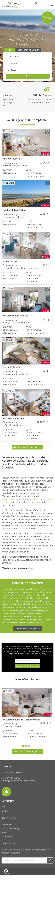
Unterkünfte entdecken (25, 628)
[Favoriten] (47, 132)
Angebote (47, 18)
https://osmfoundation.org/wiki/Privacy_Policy (27, 654)
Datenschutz (7, 824)
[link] (39, 5)
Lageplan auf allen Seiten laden (27, 666)
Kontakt (5, 811)
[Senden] (50, 860)
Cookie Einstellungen (11, 828)
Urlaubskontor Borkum (42, 499)
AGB (4, 832)
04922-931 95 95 (12, 777)
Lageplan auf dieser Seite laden (27, 661)
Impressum (7, 836)
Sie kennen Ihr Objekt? (28, 50)
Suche (9, 50)
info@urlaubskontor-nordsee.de (20, 781)
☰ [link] (52, 4)
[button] (28, 76)
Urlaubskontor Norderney (14, 499)
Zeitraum (14, 63)
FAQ (4, 807)
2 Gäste (13, 70)
